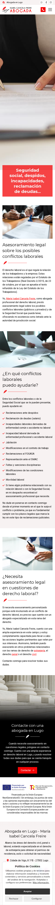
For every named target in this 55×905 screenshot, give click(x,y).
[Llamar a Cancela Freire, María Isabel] (43, 9)
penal (15, 654)
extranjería (39, 650)
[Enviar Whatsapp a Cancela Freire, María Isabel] (42, 2)
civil (34, 654)
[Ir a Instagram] (51, 2)
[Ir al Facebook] (46, 2)
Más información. (41, 882)
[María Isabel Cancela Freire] (16, 10)
